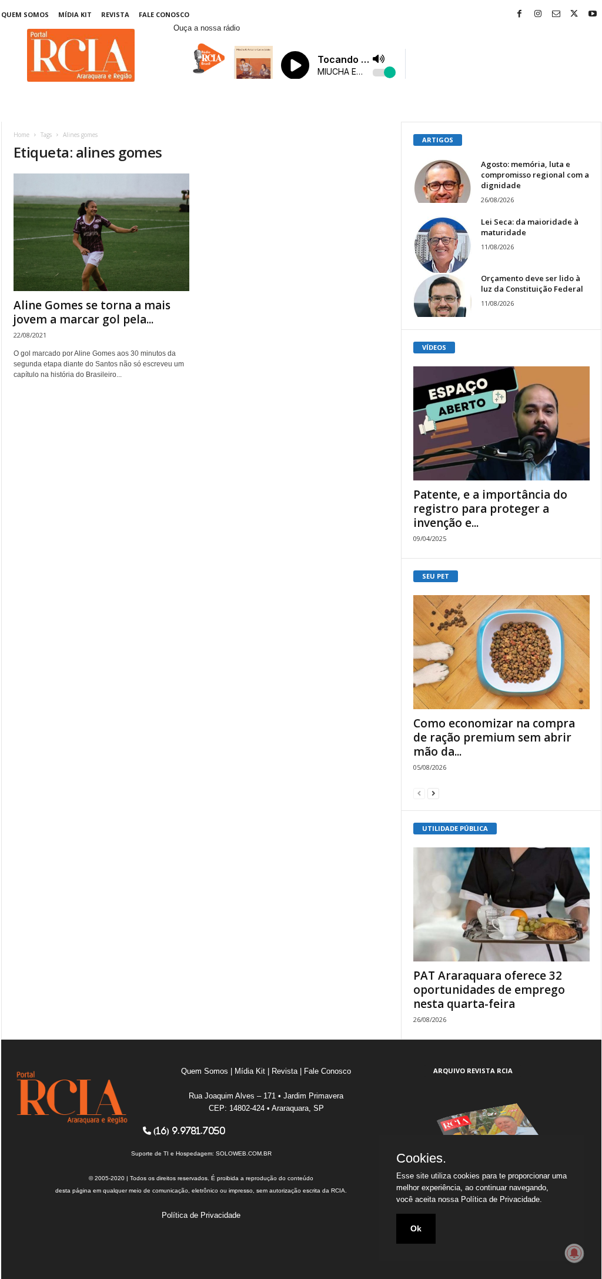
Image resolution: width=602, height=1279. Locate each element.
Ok (416, 1228)
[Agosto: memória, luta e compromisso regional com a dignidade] (442, 181)
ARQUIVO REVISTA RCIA (473, 1070)
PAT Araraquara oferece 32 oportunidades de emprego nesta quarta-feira (489, 989)
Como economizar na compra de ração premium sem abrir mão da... (494, 737)
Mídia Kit (75, 14)
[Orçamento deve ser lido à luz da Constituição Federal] (442, 295)
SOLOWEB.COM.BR (244, 1153)
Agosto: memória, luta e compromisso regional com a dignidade (535, 175)
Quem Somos (25, 14)
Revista (115, 14)
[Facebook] (520, 14)
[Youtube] (593, 14)
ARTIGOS (437, 139)
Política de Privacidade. (501, 1199)
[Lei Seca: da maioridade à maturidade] (442, 245)
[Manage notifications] (574, 1253)
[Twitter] (574, 14)
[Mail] (556, 14)
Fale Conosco (164, 14)
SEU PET (435, 576)
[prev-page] (419, 793)
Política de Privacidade (201, 1215)
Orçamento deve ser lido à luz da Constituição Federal (532, 283)
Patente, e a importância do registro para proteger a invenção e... (490, 508)
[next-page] (433, 793)
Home (21, 135)
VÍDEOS (434, 347)
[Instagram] (538, 14)
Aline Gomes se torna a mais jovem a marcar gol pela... (92, 312)
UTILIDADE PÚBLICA (455, 828)
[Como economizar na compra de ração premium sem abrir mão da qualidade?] (501, 652)
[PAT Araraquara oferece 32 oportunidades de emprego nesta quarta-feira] (501, 904)
